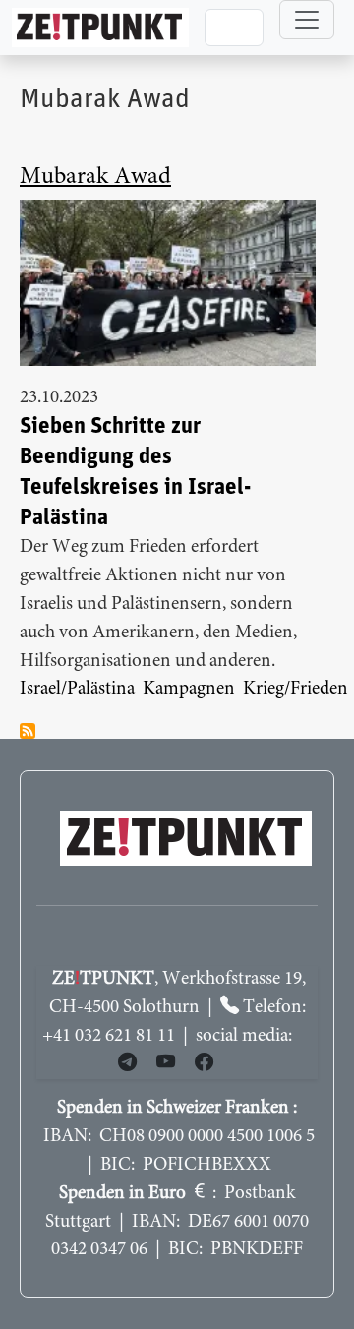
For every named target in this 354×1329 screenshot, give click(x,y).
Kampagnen (189, 689)
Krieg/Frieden (295, 689)
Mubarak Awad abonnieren (27, 731)
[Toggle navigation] (306, 19)
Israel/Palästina (77, 689)
